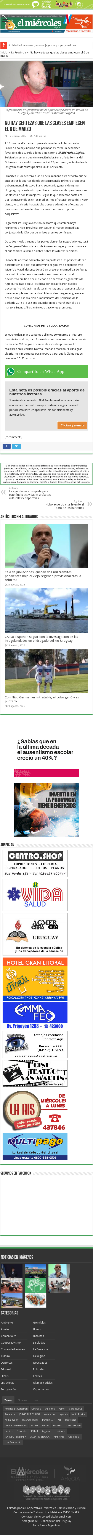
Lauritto (9, 1431)
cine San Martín (13, 1442)
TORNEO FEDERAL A (15, 1436)
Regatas (46, 1431)
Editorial (6, 1369)
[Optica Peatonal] (35, 1044)
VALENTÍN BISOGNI (40, 1436)
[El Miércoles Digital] (46, 22)
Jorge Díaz (70, 1420)
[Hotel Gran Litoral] (35, 978)
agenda (64, 1414)
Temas (8, 1400)
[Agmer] (35, 934)
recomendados (30, 1420)
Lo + (35, 1400)
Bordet (34, 1425)
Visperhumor (41, 1389)
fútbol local (74, 1436)
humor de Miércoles (16, 1425)
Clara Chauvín (73, 1425)
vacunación (50, 1414)
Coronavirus (75, 1408)
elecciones (59, 1431)
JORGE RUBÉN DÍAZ (29, 1414)
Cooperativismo (11, 1342)
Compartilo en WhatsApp (40, 371)
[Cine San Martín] (35, 1073)
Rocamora (10, 1414)
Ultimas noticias (43, 1382)
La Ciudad (39, 1342)
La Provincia (18, 52)
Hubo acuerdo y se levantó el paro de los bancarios (64, 505)
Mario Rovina (78, 1414)
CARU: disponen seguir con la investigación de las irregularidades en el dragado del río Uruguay (41, 639)
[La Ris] (35, 1109)
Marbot (46, 1425)
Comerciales (8, 1336)
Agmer (62, 1408)
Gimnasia (36, 1408)
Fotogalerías (8, 1389)
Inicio (3, 52)
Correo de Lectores (13, 1349)
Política (37, 1376)
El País (4, 1376)
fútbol (34, 1431)
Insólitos (38, 1336)
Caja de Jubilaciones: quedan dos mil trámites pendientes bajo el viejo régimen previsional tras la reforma (43, 576)
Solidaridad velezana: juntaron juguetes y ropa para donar (42, 45)
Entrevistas (7, 1382)
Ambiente (7, 1322)
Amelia (5, 1329)
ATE (59, 1420)
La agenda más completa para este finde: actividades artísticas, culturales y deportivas (30, 493)
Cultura (5, 1356)
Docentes (22, 1431)
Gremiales (39, 1322)
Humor (37, 1329)
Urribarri (57, 1425)
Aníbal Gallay (11, 1420)
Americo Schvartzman (16, 1408)
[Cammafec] (35, 1015)
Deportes (7, 1362)
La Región (39, 1356)
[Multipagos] (35, 1146)
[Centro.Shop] (35, 863)
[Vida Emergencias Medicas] (35, 894)
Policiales (39, 1369)
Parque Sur (48, 1420)
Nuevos (22, 1400)
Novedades (40, 1362)
